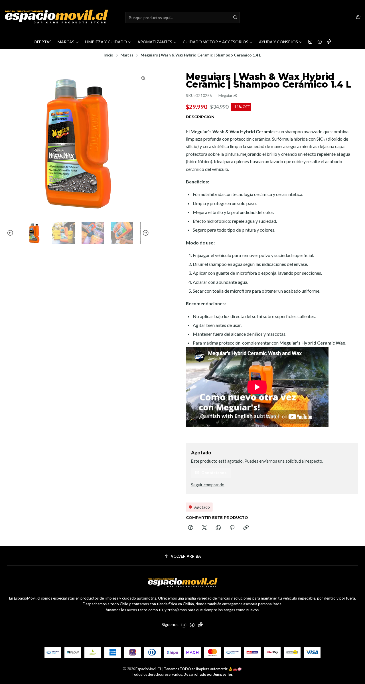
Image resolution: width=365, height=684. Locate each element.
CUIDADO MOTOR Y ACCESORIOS (215, 41)
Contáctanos (213, 472)
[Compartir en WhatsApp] (218, 528)
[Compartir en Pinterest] (232, 528)
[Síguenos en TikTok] (329, 42)
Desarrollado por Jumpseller (207, 674)
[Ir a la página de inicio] (56, 17)
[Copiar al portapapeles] (246, 528)
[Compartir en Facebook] (190, 528)
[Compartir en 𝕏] (204, 528)
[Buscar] (235, 17)
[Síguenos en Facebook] (319, 42)
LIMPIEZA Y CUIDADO (106, 41)
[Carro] (358, 17)
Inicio (108, 55)
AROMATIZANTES (154, 41)
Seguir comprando (207, 485)
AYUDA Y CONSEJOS (278, 41)
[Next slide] (145, 233)
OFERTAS (43, 41)
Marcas (127, 55)
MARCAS (66, 41)
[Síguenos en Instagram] (310, 42)
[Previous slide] (11, 233)
